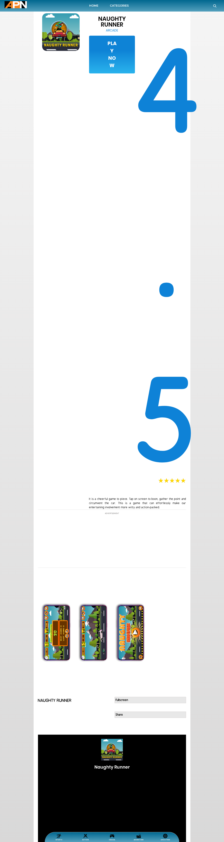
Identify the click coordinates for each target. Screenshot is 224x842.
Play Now (112, 54)
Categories (119, 5)
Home (94, 5)
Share (119, 714)
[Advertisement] (19, 183)
